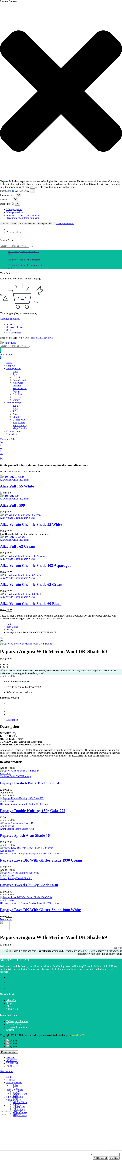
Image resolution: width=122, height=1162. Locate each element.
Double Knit (19, 419)
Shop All (10, 365)
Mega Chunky (20, 428)
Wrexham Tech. (80, 1035)
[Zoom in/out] (1, 1111)
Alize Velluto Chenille (11, 517)
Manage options (14, 209)
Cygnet (16, 377)
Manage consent (9, 1052)
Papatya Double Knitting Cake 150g (30, 804)
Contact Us (11, 434)
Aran (15, 414)
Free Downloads (13, 333)
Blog (8, 330)
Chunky (17, 417)
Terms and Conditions (17, 1027)
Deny (13, 223)
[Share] (7, 1111)
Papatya (16, 391)
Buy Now (114, 1158)
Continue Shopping (10, 318)
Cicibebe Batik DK (9, 776)
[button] (61, 91)
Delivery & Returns (15, 327)
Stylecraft (17, 397)
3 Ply (15, 408)
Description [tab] (12, 719)
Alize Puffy (11, 479)
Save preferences (46, 223)
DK (21, 776)
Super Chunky (20, 425)
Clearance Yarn (13, 431)
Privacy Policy (13, 232)
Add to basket (100, 1158)
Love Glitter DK (12, 853)
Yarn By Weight (14, 402)
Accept (4, 223)
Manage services (14, 212)
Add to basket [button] (7, 801)
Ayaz (15, 374)
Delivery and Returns (17, 1021)
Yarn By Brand (13, 368)
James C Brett (19, 380)
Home (9, 363)
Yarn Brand (12, 626)
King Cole (18, 382)
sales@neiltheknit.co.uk (42, 338)
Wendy (16, 400)
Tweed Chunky (24, 878)
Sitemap (10, 1030)
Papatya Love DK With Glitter (43, 853)
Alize (15, 371)
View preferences (27, 223)
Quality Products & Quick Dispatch (24, 260)
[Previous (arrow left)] (1, 1114)
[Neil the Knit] (8, 342)
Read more (5, 773)
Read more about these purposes (22, 218)
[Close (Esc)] (11, 1111)
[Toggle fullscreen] (4, 1111)
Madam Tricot (20, 388)
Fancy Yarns (19, 422)
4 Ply (15, 411)
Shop (9, 1003)
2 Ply (15, 405)
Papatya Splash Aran (23, 828)
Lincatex (17, 385)
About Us (10, 324)
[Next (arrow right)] (4, 1114)
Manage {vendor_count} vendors (23, 215)
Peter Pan (17, 394)
